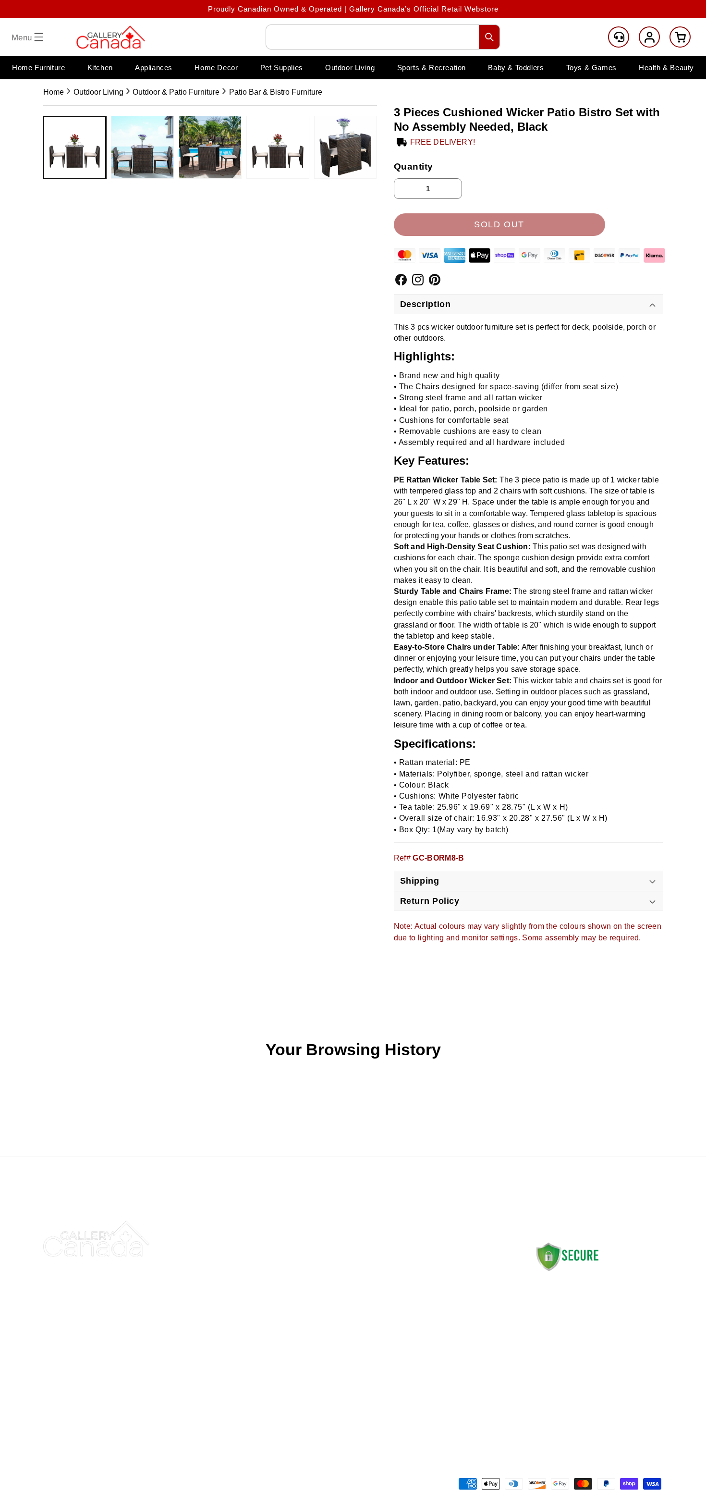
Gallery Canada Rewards (338, 1363)
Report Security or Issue (337, 1386)
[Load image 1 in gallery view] (74, 147)
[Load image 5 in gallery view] (345, 147)
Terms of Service (445, 1386)
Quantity (414, 166)
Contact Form (557, 1398)
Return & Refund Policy (457, 1295)
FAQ (301, 1340)
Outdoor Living (98, 92)
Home (53, 92)
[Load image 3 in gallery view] (210, 147)
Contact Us (313, 1273)
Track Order (314, 1318)
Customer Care (618, 37)
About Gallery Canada (332, 1295)
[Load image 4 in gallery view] (277, 147)
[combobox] (383, 37)
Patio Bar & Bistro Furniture (275, 92)
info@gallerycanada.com (595, 1359)
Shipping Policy (442, 1273)
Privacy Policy (441, 1340)
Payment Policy (443, 1318)
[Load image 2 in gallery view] (142, 147)
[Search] (489, 37)
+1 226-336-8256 (587, 1369)
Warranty (431, 1363)
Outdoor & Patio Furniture (176, 92)
